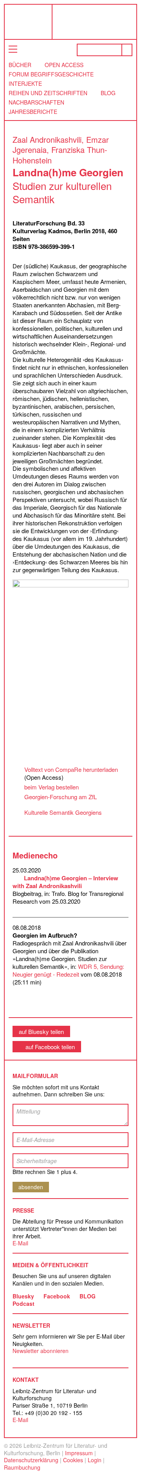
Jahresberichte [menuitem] (33, 111)
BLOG (88, 1296)
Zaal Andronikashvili (47, 139)
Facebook (56, 1296)
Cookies (73, 1460)
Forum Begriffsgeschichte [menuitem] (51, 74)
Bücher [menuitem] (20, 65)
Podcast (23, 1303)
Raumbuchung (22, 1467)
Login (94, 1460)
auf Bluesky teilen (41, 1031)
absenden (30, 1187)
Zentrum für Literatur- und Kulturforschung (96, 24)
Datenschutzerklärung (31, 1460)
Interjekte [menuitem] (25, 83)
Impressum (79, 1453)
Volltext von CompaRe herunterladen (71, 769)
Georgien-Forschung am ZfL (60, 797)
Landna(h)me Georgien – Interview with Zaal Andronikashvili (65, 882)
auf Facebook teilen (50, 1047)
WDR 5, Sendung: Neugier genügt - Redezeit (68, 970)
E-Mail (20, 1243)
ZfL (22, 22)
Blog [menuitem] (108, 93)
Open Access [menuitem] (64, 65)
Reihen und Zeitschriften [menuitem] (48, 93)
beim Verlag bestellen (51, 787)
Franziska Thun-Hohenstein (60, 155)
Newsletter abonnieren (41, 1351)
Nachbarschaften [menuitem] (36, 102)
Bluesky (23, 1296)
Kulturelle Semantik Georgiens (63, 812)
